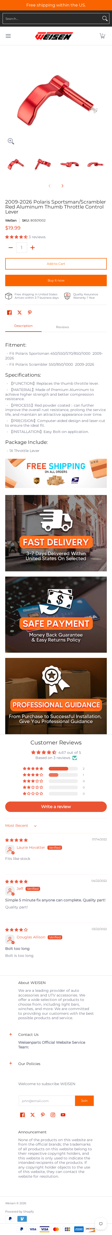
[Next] (103, 96)
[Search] (105, 18)
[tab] (23, 327)
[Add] (32, 247)
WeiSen (11, 220)
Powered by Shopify (19, 1211)
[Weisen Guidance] (56, 696)
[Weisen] (54, 35)
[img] (16, 840)
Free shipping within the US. (56, 5)
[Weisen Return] (56, 615)
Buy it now (56, 280)
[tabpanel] (56, 413)
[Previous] (9, 96)
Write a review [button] (56, 806)
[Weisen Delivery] (56, 533)
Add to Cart (56, 264)
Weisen (10, 1203)
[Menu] (8, 36)
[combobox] (52, 18)
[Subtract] (10, 247)
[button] (102, 36)
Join (84, 1101)
